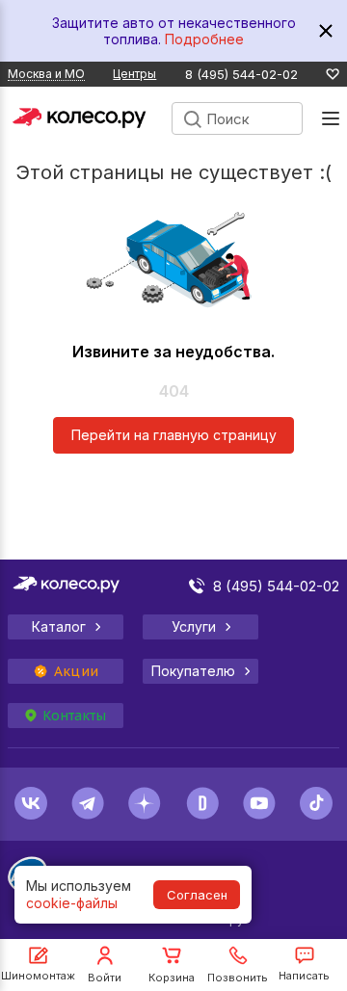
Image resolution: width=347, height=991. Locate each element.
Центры (134, 73)
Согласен (197, 894)
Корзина (171, 977)
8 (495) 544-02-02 (241, 74)
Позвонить (237, 977)
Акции (76, 671)
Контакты (74, 715)
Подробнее (204, 39)
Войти (104, 977)
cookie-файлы (72, 903)
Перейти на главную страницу (174, 435)
